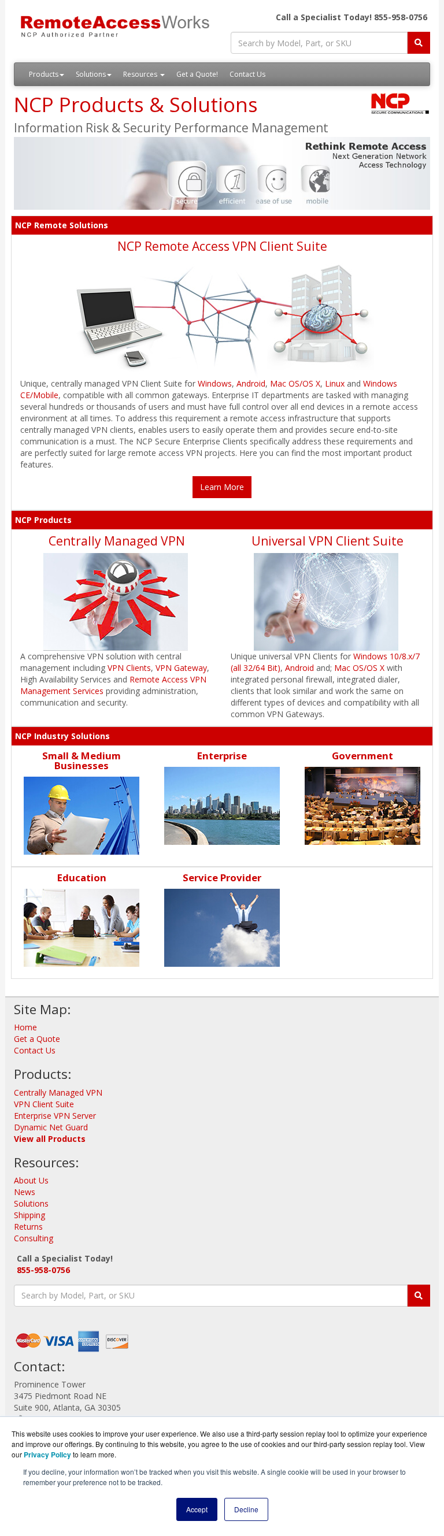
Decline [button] (246, 1509)
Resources (141, 74)
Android (250, 383)
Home (25, 1027)
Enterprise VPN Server (55, 1115)
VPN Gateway (181, 667)
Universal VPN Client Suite (327, 541)
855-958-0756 (43, 1269)
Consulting (33, 1238)
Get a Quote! (197, 74)
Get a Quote (37, 1038)
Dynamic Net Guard (51, 1127)
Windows (215, 383)
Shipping (29, 1214)
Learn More (222, 486)
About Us (31, 1180)
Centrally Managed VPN (117, 541)
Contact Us (247, 74)
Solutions (91, 74)
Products (43, 74)
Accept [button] (197, 1509)
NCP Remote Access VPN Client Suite (222, 246)
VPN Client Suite (44, 1104)
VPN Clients (129, 667)
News (24, 1191)
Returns (28, 1226)
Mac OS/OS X (295, 383)
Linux (335, 383)
